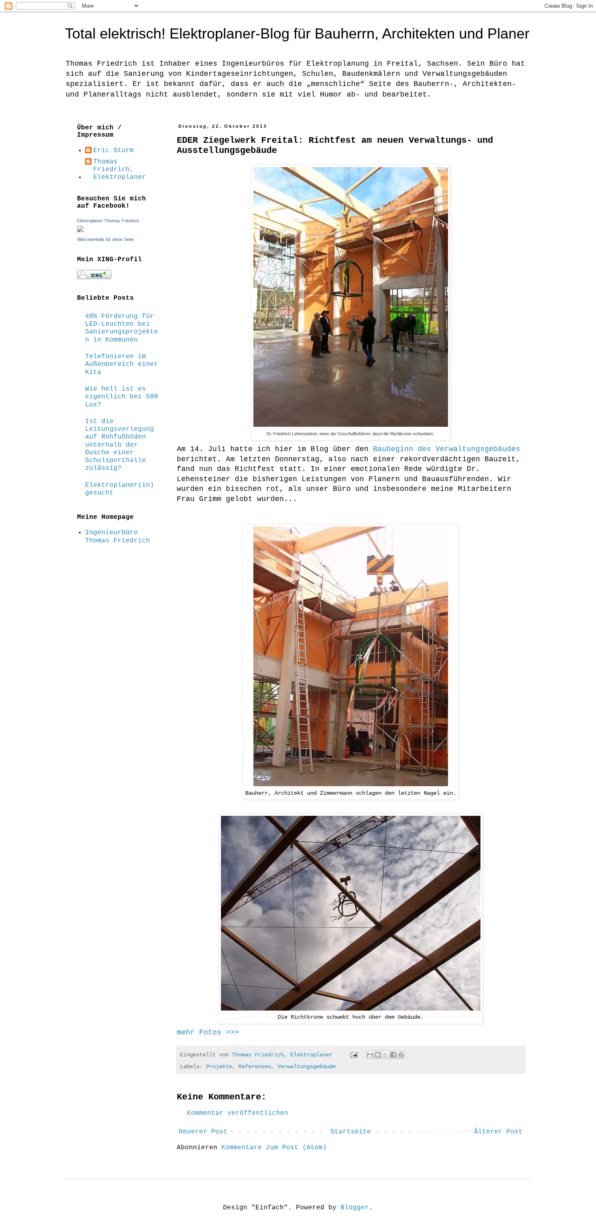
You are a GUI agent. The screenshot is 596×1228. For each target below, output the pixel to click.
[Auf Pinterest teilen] (401, 1055)
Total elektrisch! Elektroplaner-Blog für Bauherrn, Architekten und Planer (297, 33)
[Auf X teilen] (386, 1055)
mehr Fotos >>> (208, 1032)
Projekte (219, 1066)
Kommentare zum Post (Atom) (274, 1147)
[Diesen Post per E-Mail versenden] (370, 1055)
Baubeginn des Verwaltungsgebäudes (446, 449)
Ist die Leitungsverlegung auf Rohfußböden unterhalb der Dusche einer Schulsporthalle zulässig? (119, 445)
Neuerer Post (203, 1132)
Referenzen (254, 1066)
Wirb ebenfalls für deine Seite (105, 239)
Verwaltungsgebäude (306, 1066)
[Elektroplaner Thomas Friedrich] (80, 230)
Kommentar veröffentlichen (237, 1113)
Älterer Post (498, 1132)
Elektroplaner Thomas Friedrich (108, 220)
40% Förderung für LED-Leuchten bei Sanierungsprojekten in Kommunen (121, 328)
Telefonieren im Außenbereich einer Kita (121, 364)
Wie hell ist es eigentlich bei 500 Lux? (121, 396)
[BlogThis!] (378, 1055)
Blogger (355, 1207)
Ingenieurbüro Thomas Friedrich (117, 536)
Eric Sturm (113, 150)
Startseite (350, 1132)
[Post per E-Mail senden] (354, 1055)
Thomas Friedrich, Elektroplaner (119, 169)
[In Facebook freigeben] (393, 1055)
